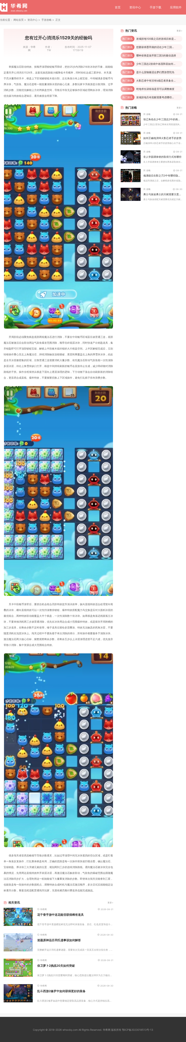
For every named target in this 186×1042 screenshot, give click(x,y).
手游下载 (155, 7)
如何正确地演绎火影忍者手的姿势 (162, 138)
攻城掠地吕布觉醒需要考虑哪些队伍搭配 (159, 97)
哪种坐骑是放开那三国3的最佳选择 (156, 55)
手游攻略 (46, 19)
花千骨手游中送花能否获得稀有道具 (60, 914)
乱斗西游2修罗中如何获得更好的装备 (61, 991)
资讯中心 (135, 7)
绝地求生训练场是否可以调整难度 (155, 88)
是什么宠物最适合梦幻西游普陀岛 (155, 72)
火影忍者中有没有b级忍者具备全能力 (157, 80)
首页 (118, 7)
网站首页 (18, 19)
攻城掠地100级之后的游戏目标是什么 (157, 38)
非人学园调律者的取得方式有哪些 (162, 156)
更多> (110, 902)
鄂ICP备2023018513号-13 (137, 1029)
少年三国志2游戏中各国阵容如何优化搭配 (159, 63)
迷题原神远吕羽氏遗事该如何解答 (59, 940)
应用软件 (176, 7)
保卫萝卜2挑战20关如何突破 (56, 965)
